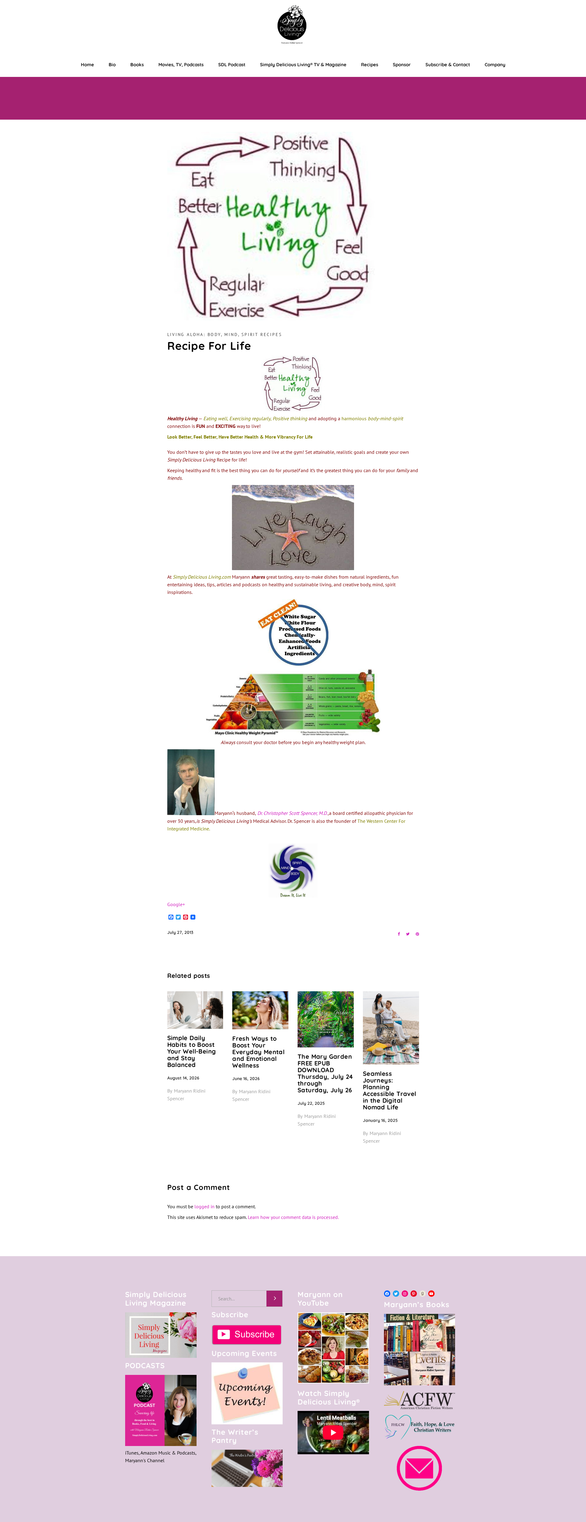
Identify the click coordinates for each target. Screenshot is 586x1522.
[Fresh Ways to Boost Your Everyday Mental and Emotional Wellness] (260, 1010)
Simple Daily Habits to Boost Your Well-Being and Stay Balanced (191, 1051)
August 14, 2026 (183, 1078)
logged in (204, 1206)
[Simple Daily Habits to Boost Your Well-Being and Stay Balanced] (195, 1010)
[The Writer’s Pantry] (247, 1468)
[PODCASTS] (161, 1410)
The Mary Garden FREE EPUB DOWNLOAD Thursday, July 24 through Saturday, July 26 (325, 1073)
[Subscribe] (247, 1335)
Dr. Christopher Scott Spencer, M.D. (292, 813)
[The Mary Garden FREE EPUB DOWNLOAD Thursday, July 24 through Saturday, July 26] (326, 1019)
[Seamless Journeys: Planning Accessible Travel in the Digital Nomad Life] (391, 1027)
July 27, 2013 (180, 932)
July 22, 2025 (311, 1103)
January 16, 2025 (380, 1120)
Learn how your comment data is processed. (293, 1217)
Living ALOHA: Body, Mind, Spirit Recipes (224, 334)
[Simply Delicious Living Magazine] (161, 1335)
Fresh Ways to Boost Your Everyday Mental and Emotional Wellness (258, 1052)
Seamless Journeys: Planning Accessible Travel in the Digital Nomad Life (389, 1090)
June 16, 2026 (246, 1078)
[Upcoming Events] (247, 1393)
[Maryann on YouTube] (333, 1382)
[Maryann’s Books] (419, 1383)
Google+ (176, 904)
